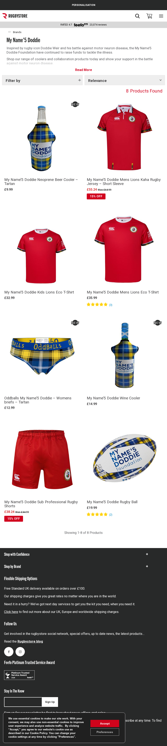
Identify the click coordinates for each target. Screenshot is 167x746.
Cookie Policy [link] (38, 733)
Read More (83, 70)
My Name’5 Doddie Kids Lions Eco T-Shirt (39, 292)
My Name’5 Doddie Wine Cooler (113, 398)
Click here (11, 612)
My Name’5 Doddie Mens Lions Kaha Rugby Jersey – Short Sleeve (124, 181)
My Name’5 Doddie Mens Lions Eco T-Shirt (123, 292)
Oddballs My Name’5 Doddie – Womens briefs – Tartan (37, 400)
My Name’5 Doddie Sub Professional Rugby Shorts (41, 504)
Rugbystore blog (30, 641)
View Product (42, 204)
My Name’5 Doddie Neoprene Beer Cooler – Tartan (41, 181)
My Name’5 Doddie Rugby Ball (112, 502)
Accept (105, 723)
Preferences (105, 732)
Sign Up (50, 701)
